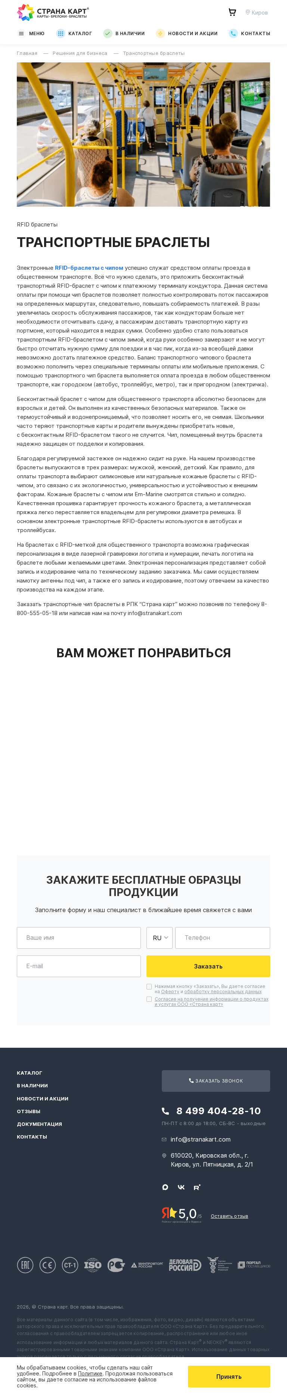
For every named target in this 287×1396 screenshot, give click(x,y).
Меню (37, 33)
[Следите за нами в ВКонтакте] (181, 1187)
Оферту (170, 991)
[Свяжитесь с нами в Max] (165, 1187)
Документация (39, 1124)
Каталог (80, 33)
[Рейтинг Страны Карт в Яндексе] (182, 1214)
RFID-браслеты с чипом (89, 267)
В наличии (130, 33)
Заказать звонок (218, 1081)
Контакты (255, 33)
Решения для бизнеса (81, 53)
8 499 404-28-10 (218, 1111)
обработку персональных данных (223, 991)
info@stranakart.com (201, 1139)
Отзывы (28, 1111)
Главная (28, 53)
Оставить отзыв (229, 1216)
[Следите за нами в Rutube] (197, 1187)
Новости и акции (192, 33)
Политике (90, 1373)
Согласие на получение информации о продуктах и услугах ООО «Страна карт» (211, 1001)
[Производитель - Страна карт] (53, 12)
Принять (229, 1376)
